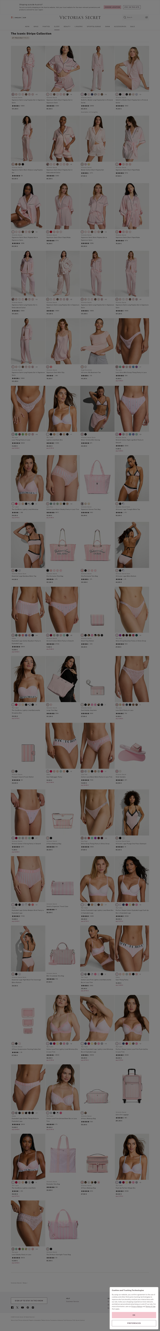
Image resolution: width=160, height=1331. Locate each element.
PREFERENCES (134, 1323)
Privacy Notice (136, 1306)
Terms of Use (150, 1306)
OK (134, 1315)
